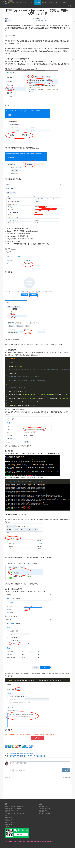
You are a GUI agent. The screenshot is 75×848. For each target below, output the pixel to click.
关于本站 (58, 2)
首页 (17, 2)
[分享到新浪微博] (16, 746)
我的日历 (65, 2)
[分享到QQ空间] (9, 746)
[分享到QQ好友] (19, 746)
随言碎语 (51, 2)
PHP (21, 2)
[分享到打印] (30, 746)
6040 (7, 22)
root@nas (12, 481)
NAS (42, 20)
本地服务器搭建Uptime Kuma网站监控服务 (22, 753)
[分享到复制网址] (33, 746)
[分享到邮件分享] (26, 746)
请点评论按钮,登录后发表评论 (18, 763)
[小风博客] (31, 85)
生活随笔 (44, 2)
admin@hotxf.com (16, 808)
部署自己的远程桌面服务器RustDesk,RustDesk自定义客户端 (27, 756)
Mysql (26, 2)
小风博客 (47, 813)
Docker (46, 20)
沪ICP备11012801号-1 (17, 813)
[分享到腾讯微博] (23, 746)
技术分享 (37, 2)
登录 (69, 6)
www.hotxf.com (50, 734)
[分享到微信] (13, 746)
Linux (31, 2)
